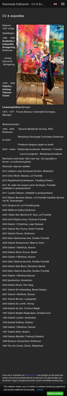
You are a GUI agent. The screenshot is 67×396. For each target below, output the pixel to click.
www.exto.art (30, 375)
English (55, 4)
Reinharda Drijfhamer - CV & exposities (25, 4)
